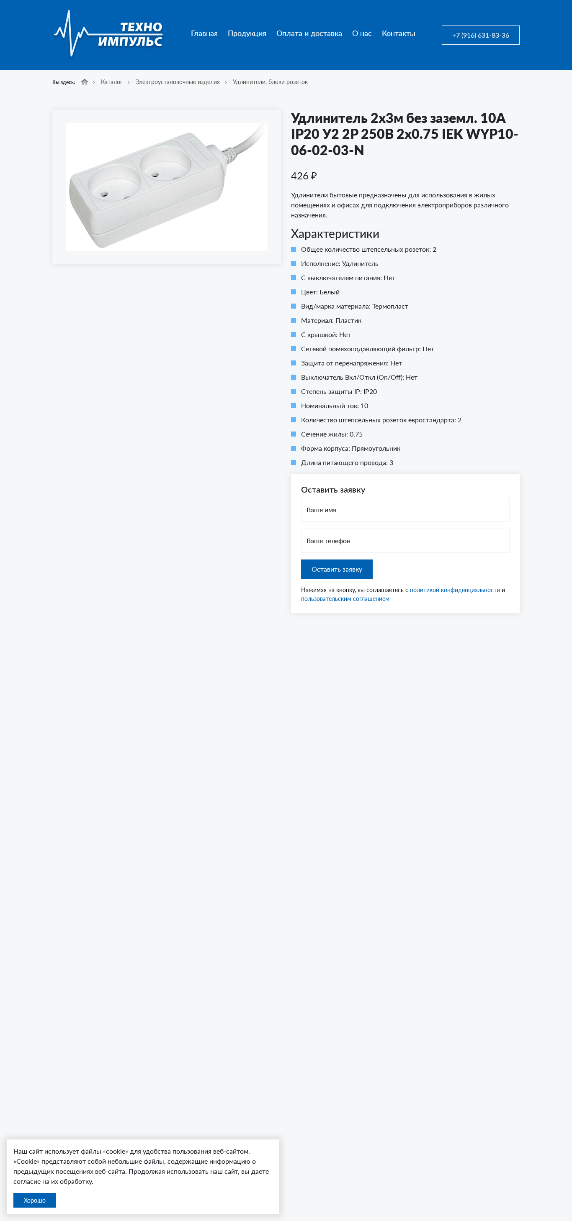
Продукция (247, 33)
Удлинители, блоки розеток (270, 81)
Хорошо (35, 1200)
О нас (362, 33)
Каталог (112, 81)
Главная (204, 33)
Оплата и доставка (309, 33)
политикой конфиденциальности (455, 589)
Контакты (398, 33)
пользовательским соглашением (345, 598)
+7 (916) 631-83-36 (480, 35)
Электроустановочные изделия (178, 81)
